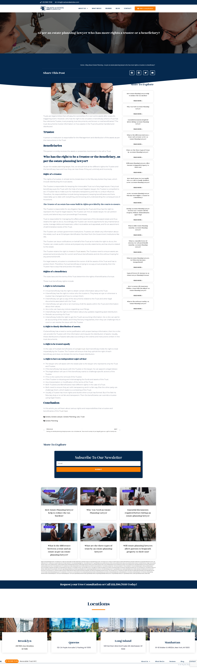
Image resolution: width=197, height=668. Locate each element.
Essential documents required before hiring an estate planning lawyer (138, 122)
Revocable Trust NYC (28, 661)
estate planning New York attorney (125, 572)
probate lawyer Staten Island (69, 566)
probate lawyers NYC (59, 566)
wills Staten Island (46, 572)
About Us (82, 8)
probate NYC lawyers (131, 566)
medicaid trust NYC (45, 563)
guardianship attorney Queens (130, 573)
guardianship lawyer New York (97, 569)
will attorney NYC (142, 567)
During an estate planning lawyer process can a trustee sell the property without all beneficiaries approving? (138, 212)
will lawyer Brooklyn (54, 569)
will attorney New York (134, 567)
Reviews (108, 8)
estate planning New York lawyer (54, 573)
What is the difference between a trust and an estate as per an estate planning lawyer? (138, 137)
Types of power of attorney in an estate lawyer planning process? (138, 274)
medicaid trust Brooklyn (130, 561)
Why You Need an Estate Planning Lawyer (138, 108)
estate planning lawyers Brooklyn (102, 572)
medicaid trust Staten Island (63, 563)
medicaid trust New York (150, 561)
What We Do (96, 8)
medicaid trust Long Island (140, 561)
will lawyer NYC (51, 570)
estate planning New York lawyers (68, 573)
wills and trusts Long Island (95, 570)
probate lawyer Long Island (133, 564)
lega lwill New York (53, 561)
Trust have (63, 411)
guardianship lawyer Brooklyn (72, 569)
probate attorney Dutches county (109, 563)
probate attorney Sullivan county (87, 564)
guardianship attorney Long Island (93, 573)
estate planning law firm (53, 9)
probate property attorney (141, 566)
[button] (131, 72)
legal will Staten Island (73, 561)
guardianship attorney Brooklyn (81, 573)
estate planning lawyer (61, 167)
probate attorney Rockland (66, 564)
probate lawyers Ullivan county (90, 566)
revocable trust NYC (87, 567)
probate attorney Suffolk (76, 564)
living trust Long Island (90, 561)
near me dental (142, 569)
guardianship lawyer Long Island (84, 569)
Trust (82, 417)
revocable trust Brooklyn (49, 567)
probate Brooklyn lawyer (111, 564)
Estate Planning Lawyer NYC (108, 569)
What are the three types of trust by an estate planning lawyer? (138, 151)
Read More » (138, 101)
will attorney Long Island (124, 567)
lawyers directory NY (68, 567)
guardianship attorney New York (106, 573)
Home (82, 65)
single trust (80, 349)
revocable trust (104, 567)
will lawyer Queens (58, 570)
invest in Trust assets (77, 251)
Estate (48, 417)
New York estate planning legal (75, 563)
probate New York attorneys (102, 566)
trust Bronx (109, 567)
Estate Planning (69, 417)
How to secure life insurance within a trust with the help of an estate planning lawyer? (138, 288)
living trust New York (98, 561)
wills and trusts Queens (122, 570)
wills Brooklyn (141, 570)
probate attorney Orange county (145, 563)
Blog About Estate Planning (94, 65)
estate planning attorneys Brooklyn (89, 572)
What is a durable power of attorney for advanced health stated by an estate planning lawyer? (138, 244)
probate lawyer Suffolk (79, 566)
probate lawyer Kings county (122, 564)
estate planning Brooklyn (114, 572)
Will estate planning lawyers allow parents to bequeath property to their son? (138, 165)
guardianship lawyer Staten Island (132, 569)
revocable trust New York (78, 567)
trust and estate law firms (77, 572)
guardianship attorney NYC (118, 573)
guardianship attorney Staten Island (143, 573)
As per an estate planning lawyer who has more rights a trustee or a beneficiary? (138, 196)
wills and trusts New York (105, 570)
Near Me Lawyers (148, 569)
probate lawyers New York (49, 566)
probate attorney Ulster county (100, 564)
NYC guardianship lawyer (97, 563)
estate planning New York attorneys (140, 572)
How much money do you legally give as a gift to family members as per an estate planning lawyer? (137, 180)
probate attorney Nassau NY (133, 563)
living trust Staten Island (120, 561)
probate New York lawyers (67, 572)
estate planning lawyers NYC (55, 572)
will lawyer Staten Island (67, 570)
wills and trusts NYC (114, 570)
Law (78, 417)
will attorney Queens (150, 567)
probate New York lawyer (113, 566)
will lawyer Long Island (62, 569)
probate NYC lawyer (123, 566)
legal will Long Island (45, 561)
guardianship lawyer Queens (119, 569)
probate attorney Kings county (122, 563)
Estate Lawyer (57, 417)
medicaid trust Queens (53, 563)
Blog (118, 8)
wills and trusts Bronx (76, 570)
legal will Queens (65, 561)
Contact (127, 8)
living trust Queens (112, 561)
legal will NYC (59, 561)
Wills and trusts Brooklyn (85, 570)
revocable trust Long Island (59, 567)
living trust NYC (106, 561)
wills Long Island (147, 570)
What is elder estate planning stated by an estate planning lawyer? (138, 228)
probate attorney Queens (56, 564)
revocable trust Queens (96, 567)
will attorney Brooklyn (116, 567)
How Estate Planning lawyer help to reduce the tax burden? (138, 95)
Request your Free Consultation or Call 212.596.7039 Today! (98, 584)
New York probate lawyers (86, 563)
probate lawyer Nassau (143, 564)
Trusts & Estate (55, 8)
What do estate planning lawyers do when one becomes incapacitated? (138, 260)
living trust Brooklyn (82, 561)
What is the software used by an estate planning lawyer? (138, 303)
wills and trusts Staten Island (133, 570)
